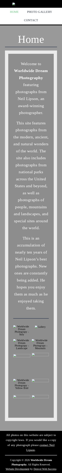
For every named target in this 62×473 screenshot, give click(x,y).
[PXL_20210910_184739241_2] (40, 354)
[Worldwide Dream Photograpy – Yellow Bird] (21, 380)
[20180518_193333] (40, 380)
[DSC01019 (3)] (21, 396)
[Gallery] (40, 326)
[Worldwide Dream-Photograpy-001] (21, 355)
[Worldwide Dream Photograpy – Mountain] (40, 340)
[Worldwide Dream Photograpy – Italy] (21, 326)
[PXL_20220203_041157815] (40, 396)
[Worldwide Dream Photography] (30, 3)
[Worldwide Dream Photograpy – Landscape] (21, 340)
